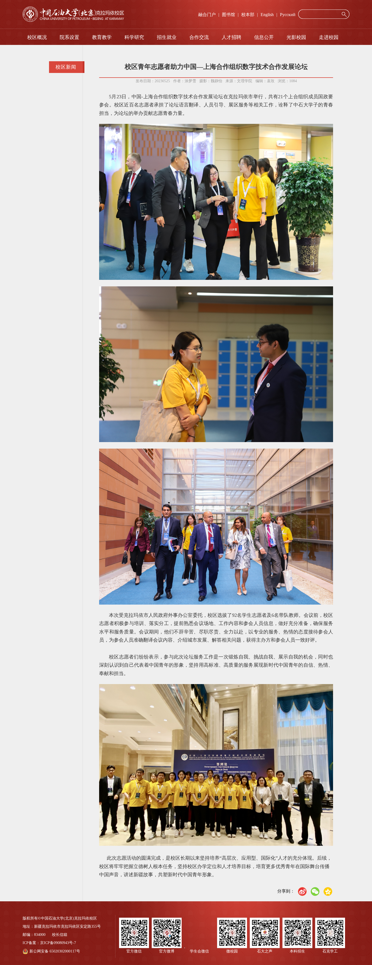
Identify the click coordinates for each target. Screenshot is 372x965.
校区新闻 (66, 67)
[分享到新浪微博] (302, 891)
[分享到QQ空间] (328, 891)
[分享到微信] (315, 891)
